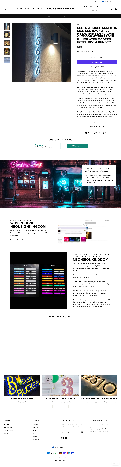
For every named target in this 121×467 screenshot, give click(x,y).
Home (19, 8)
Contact (92, 10)
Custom (29, 8)
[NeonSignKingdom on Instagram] (62, 438)
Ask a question (97, 126)
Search (35, 436)
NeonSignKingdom (60, 8)
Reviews (87, 7)
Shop (39, 8)
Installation (36, 424)
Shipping (35, 427)
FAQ (34, 433)
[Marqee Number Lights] (60, 385)
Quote (98, 7)
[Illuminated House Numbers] (99, 385)
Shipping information (97, 122)
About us (6, 424)
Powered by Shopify (60, 460)
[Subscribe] (82, 432)
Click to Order (22, 406)
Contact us (36, 439)
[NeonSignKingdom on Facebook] (66, 438)
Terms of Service (8, 430)
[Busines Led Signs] (22, 385)
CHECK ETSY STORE (18, 239)
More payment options (97, 67)
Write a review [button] (77, 146)
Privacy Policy (8, 427)
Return (34, 430)
